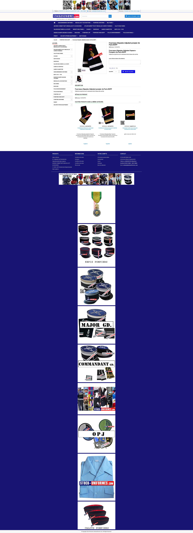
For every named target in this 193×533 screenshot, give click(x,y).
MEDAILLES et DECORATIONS (82, 22)
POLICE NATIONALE (128, 32)
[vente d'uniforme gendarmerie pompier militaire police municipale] (96, 178)
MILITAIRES (110, 22)
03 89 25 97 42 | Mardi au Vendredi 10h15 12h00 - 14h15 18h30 (72, 11)
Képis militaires (55, 157)
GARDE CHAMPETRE (107, 29)
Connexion (126, 11)
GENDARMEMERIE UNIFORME (65, 22)
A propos (77, 159)
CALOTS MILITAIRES (120, 26)
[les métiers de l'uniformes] (96, 398)
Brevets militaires (78, 29)
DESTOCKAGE (82, 36)
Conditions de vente (79, 157)
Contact (123, 153)
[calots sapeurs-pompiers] (96, 515)
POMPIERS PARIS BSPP (99, 32)
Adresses (100, 163)
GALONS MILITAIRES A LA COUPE (62, 29)
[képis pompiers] (96, 245)
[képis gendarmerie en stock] (96, 286)
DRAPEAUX (96, 29)
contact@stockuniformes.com (98, 11)
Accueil (54, 43)
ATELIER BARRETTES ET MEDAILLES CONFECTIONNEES (98, 26)
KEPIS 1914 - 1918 (119, 29)
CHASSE (88, 29)
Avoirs (99, 161)
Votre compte (102, 153)
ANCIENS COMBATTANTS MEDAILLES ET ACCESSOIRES (68, 26)
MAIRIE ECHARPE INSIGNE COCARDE (63, 32)
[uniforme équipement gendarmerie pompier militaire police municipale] (96, 4)
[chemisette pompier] (96, 477)
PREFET (56, 36)
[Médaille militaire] (96, 204)
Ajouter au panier (128, 71)
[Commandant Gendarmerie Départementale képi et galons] (96, 363)
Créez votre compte (135, 11)
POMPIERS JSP (86, 32)
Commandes (100, 159)
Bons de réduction (102, 165)
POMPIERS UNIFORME (98, 22)
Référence (111, 47)
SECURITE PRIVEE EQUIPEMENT (68, 36)
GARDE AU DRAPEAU (58, 66)
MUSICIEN (77, 32)
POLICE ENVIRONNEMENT (114, 32)
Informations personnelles (103, 157)
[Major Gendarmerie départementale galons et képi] (96, 324)
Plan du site (77, 165)
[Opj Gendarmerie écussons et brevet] (96, 434)
